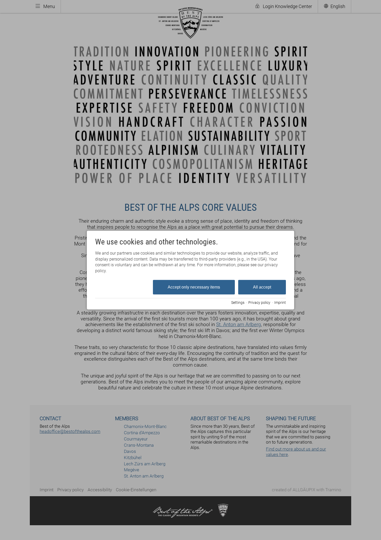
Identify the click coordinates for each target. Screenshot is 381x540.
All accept (262, 287)
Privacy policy (259, 302)
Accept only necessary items (194, 287)
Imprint (280, 302)
